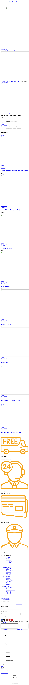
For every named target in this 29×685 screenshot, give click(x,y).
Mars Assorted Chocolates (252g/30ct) (11, 400)
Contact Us (8, 572)
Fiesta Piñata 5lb (5, 286)
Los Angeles (8, 562)
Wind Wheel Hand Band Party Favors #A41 (10, 81)
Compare (8, 656)
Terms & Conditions (10, 570)
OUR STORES (6, 557)
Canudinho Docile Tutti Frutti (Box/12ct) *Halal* (14, 170)
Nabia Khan (4, 622)
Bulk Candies (9, 128)
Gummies (19, 50)
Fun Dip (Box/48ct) (6, 324)
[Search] (27, 4)
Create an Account (4, 673)
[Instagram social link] (7, 620)
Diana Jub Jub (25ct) (6, 248)
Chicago (8, 563)
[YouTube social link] (9, 620)
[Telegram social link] (8, 129)
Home (2, 50)
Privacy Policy (9, 568)
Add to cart (9, 121)
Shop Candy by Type (12, 50)
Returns (7, 569)
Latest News (8, 573)
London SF (8, 560)
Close (2, 666)
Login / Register (9, 660)
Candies (5, 50)
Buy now (14, 121)
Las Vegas (8, 565)
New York (8, 558)
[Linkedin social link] (6, 129)
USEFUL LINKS (7, 567)
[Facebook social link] (1, 129)
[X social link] (3, 129)
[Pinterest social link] (5, 129)
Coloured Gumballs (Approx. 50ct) (10, 210)
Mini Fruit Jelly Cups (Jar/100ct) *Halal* (12, 432)
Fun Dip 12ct (4, 362)
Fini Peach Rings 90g (5, 113)
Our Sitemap (8, 574)
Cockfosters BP (9, 561)
